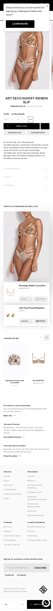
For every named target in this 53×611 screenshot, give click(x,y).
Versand (30, 476)
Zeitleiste (7, 531)
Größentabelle (10, 490)
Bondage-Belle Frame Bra (32, 286)
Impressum (32, 511)
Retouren (31, 481)
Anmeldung (32, 536)
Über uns (7, 527)
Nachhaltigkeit (10, 540)
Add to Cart (21, 126)
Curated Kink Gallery (12, 536)
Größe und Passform (12, 494)
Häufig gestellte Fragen (37, 540)
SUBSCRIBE (40, 568)
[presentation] (41, 337)
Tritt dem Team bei (12, 545)
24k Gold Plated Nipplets (32, 308)
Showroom (8, 485)
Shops (6, 481)
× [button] (47, 6)
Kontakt (7, 476)
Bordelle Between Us (36, 527)
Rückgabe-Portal (34, 492)
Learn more (20, 24)
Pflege (6, 499)
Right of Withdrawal (35, 516)
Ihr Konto (31, 531)
